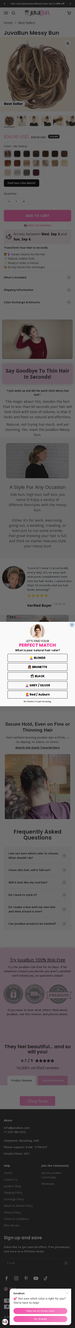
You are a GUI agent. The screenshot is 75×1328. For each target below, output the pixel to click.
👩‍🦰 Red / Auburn (37, 694)
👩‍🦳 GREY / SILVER (37, 685)
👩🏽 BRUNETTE (37, 667)
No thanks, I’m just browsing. (37, 701)
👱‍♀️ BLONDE (37, 658)
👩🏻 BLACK (37, 676)
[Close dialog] (72, 625)
